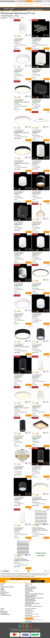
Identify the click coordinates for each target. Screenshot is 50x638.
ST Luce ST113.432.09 (18, 498)
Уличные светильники (30, 599)
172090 (47, 81)
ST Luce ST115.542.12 (36, 406)
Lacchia (20, 468)
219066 (29, 540)
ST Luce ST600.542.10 (18, 528)
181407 (29, 20)
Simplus (20, 438)
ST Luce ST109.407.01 (18, 223)
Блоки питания (28, 604)
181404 (47, 387)
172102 (29, 173)
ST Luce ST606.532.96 (18, 406)
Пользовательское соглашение (7, 586)
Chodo (38, 438)
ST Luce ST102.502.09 (18, 284)
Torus (38, 163)
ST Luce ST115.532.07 (18, 39)
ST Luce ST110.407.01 (18, 437)
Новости (2, 588)
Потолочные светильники (30, 588)
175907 (47, 356)
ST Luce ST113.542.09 (18, 192)
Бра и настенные (28, 589)
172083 (29, 356)
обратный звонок (29, 1)
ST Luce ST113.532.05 (36, 253)
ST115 (20, 40)
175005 (29, 50)
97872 (48, 20)
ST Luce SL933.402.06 (36, 39)
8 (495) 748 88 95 (28, 610)
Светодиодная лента (29, 602)
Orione (38, 132)
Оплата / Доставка (5, 592)
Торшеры (27, 592)
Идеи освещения (4, 612)
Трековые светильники (30, 596)
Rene (20, 193)
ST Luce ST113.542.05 (18, 253)
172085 (47, 142)
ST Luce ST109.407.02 (36, 100)
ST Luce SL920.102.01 (36, 131)
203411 (47, 203)
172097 (47, 448)
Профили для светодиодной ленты (32, 603)
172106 (29, 478)
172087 (29, 203)
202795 (29, 326)
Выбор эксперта (4, 611)
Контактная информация (6, 595)
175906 (29, 509)
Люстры (27, 585)
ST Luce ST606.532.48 (36, 498)
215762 (29, 142)
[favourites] (29, 35)
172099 (47, 326)
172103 (29, 234)
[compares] (26, 35)
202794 (47, 478)
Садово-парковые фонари (30, 600)
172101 (47, 295)
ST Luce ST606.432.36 (18, 161)
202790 (29, 387)
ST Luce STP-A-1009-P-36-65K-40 (20, 559)
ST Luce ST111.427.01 (36, 467)
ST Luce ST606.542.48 (18, 131)
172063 (47, 173)
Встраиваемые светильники (31, 595)
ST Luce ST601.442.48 (36, 284)
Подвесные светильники (30, 586)
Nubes (20, 71)
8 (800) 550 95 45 (28, 615)
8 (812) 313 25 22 (28, 612)
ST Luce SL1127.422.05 (36, 437)
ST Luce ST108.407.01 (18, 375)
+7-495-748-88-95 (22, 1)
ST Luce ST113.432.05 (36, 345)
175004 (29, 295)
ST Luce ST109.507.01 (36, 70)
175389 (47, 417)
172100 (47, 234)
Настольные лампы (29, 590)
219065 (47, 509)
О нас (2, 585)
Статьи (2, 610)
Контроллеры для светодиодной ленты (33, 606)
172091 (29, 417)
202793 (29, 112)
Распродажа (3, 593)
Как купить (3, 590)
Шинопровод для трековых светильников (34, 597)
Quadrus (38, 71)
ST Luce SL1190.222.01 (36, 223)
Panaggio (38, 193)
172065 (29, 264)
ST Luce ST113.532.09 (36, 314)
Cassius (38, 224)
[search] (39, 4)
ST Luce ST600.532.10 (36, 375)
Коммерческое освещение (42, 530)
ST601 (38, 285)
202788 (29, 81)
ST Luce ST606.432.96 (18, 100)
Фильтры (6, 571)
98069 (48, 112)
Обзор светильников (5, 614)
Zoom (38, 377)
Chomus (38, 468)
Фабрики (2, 589)
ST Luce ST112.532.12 (18, 70)
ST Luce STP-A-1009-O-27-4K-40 (38, 528)
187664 (47, 264)
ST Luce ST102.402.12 (36, 192)
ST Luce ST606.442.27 (18, 345)
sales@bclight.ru (39, 1)
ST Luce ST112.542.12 (18, 314)
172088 (47, 50)
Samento (38, 40)
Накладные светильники (24, 101)
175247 (29, 448)
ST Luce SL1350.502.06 (18, 467)
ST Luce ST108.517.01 (36, 161)
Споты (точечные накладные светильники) (34, 593)
